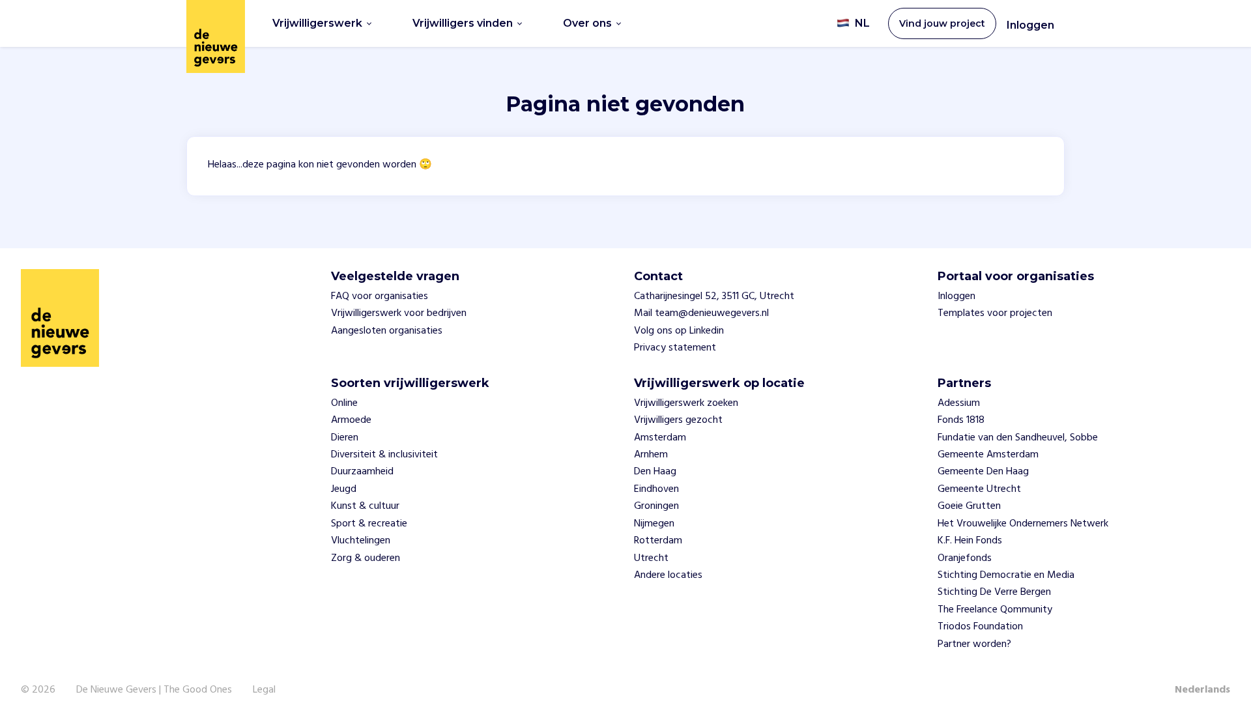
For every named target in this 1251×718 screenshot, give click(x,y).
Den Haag (655, 471)
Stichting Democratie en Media (1006, 575)
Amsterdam (660, 437)
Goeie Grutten (969, 506)
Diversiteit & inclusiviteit (384, 454)
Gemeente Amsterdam (988, 454)
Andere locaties (668, 575)
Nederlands (1202, 690)
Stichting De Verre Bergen (994, 592)
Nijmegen (654, 523)
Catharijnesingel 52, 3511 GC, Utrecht (714, 296)
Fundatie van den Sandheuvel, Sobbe (1018, 437)
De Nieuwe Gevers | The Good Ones (154, 690)
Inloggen (1030, 25)
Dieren (344, 437)
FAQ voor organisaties (379, 296)
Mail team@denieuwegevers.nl (701, 313)
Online (344, 403)
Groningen (656, 506)
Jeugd (343, 489)
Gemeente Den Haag (983, 471)
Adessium (959, 403)
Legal (264, 690)
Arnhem (651, 454)
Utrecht (651, 558)
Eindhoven (656, 489)
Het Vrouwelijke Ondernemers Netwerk (1023, 523)
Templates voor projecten (995, 313)
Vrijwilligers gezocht (678, 420)
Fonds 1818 (961, 420)
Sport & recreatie (369, 523)
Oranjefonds (965, 558)
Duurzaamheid (362, 471)
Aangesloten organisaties (386, 331)
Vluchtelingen (360, 540)
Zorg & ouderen (365, 558)
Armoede (351, 420)
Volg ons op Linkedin (679, 331)
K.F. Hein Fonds (970, 540)
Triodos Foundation (980, 626)
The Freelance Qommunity (995, 609)
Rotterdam (658, 540)
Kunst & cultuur (365, 506)
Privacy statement (675, 347)
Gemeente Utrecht (979, 489)
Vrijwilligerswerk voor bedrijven (399, 313)
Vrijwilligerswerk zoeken (686, 403)
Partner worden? (974, 644)
